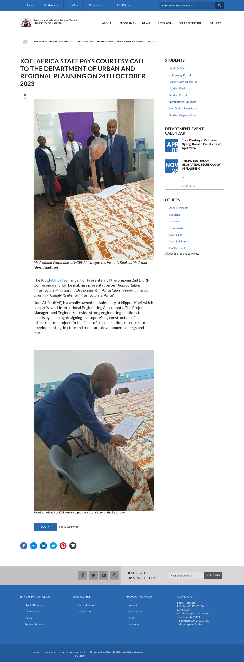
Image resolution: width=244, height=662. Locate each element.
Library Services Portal (183, 81)
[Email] (72, 545)
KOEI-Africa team (56, 280)
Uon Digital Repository (183, 108)
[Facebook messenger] (33, 545)
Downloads (176, 228)
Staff (72, 5)
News (146, 23)
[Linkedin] (43, 545)
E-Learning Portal (180, 75)
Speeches (174, 214)
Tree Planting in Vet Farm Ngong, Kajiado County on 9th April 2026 (202, 144)
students (134, 624)
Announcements (178, 207)
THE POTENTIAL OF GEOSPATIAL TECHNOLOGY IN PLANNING (201, 164)
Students (49, 5)
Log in (45, 526)
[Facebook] (23, 545)
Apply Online (177, 68)
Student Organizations (182, 115)
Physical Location (34, 604)
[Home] (25, 22)
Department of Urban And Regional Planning (55, 20)
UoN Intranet (177, 248)
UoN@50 (121, 5)
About (106, 23)
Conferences (32, 611)
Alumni (133, 604)
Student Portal (178, 95)
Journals (174, 221)
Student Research (35, 624)
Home (29, 5)
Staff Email (175, 234)
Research (164, 23)
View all (187, 185)
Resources (95, 5)
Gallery (215, 23)
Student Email (177, 88)
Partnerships (136, 611)
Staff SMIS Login (179, 241)
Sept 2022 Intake (190, 23)
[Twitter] (53, 545)
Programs (126, 23)
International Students (182, 101)
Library (28, 617)
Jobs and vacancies (87, 604)
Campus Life (84, 611)
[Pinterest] (63, 545)
